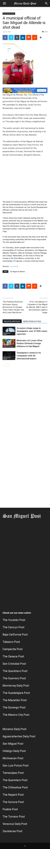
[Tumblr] (16, 37)
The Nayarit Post (13, 794)
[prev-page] (4, 365)
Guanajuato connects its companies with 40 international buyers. (29, 355)
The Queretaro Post (15, 780)
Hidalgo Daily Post (14, 751)
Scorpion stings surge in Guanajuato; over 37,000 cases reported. (32, 331)
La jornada (13, 266)
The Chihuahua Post (15, 787)
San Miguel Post (13, 743)
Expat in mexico (8, 346)
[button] (4, 3)
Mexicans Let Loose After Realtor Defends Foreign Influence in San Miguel (29, 343)
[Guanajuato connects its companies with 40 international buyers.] (9, 355)
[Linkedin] (22, 37)
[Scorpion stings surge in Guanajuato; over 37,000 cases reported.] (9, 331)
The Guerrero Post (14, 678)
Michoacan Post (13, 758)
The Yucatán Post (14, 620)
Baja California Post (15, 634)
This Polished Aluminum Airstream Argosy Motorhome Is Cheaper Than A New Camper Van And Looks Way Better (13, 307)
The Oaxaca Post (13, 656)
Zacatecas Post (12, 831)
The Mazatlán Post (15, 700)
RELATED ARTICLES (12, 321)
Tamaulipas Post (13, 772)
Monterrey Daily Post (16, 685)
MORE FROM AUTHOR (32, 321)
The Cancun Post (13, 627)
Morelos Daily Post (14, 729)
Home (5, 9)
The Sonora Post (13, 802)
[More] (40, 37)
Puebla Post (10, 809)
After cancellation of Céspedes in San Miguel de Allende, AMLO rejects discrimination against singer (36, 307)
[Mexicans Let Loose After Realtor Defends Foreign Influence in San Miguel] (9, 343)
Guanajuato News (15, 9)
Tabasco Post (11, 641)
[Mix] (28, 37)
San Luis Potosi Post (16, 765)
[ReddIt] (34, 37)
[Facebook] (5, 37)
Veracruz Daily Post (15, 823)
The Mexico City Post (16, 714)
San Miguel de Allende (17, 271)
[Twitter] (11, 37)
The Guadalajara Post (16, 692)
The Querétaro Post (15, 671)
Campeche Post (13, 649)
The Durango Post (14, 707)
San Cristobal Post (14, 663)
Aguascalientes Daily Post (19, 736)
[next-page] (8, 365)
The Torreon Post (14, 816)
